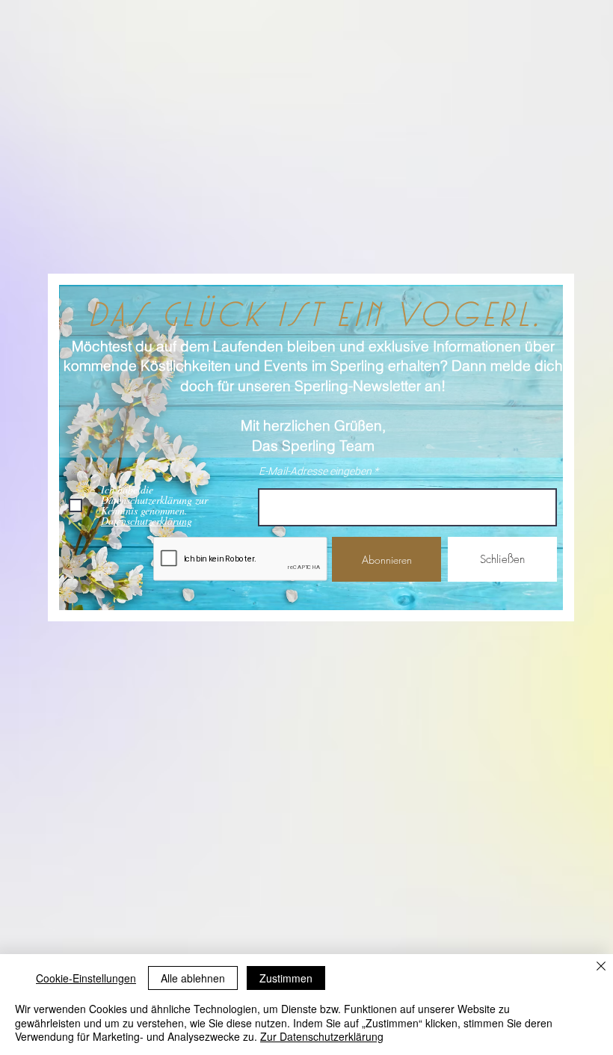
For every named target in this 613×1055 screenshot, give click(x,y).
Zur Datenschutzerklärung (321, 1036)
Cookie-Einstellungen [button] (86, 978)
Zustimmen (285, 978)
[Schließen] (601, 967)
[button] (502, 559)
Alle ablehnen (193, 978)
